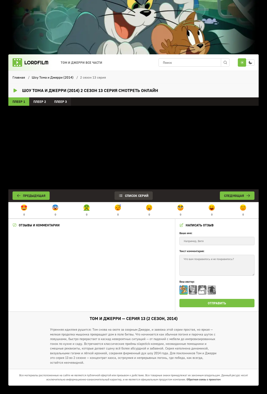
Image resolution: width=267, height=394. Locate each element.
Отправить (217, 303)
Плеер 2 (39, 101)
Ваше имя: (185, 233)
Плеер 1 (19, 101)
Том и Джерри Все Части (81, 62)
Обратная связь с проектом (203, 379)
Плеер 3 (60, 101)
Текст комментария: (191, 251)
